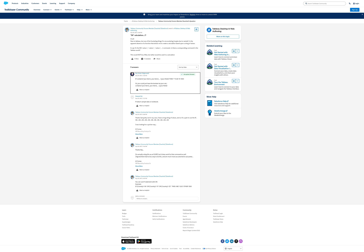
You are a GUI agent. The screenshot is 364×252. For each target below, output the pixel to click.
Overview (37, 10)
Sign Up (355, 10)
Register (192, 15)
